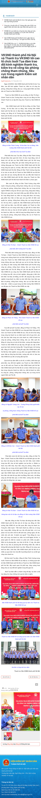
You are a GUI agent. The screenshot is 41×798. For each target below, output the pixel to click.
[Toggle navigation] (37, 5)
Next (37, 711)
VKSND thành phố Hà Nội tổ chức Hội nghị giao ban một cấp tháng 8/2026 (20, 21)
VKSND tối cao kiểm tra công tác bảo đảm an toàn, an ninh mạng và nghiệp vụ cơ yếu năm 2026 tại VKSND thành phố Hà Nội (20, 32)
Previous (3, 711)
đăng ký (18, 744)
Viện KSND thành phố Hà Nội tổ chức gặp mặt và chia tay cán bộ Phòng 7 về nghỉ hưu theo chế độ (20, 39)
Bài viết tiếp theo (34, 677)
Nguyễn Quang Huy (6, 81)
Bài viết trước (6, 677)
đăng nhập (10, 744)
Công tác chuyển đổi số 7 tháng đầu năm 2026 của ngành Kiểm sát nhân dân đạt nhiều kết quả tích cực (20, 26)
